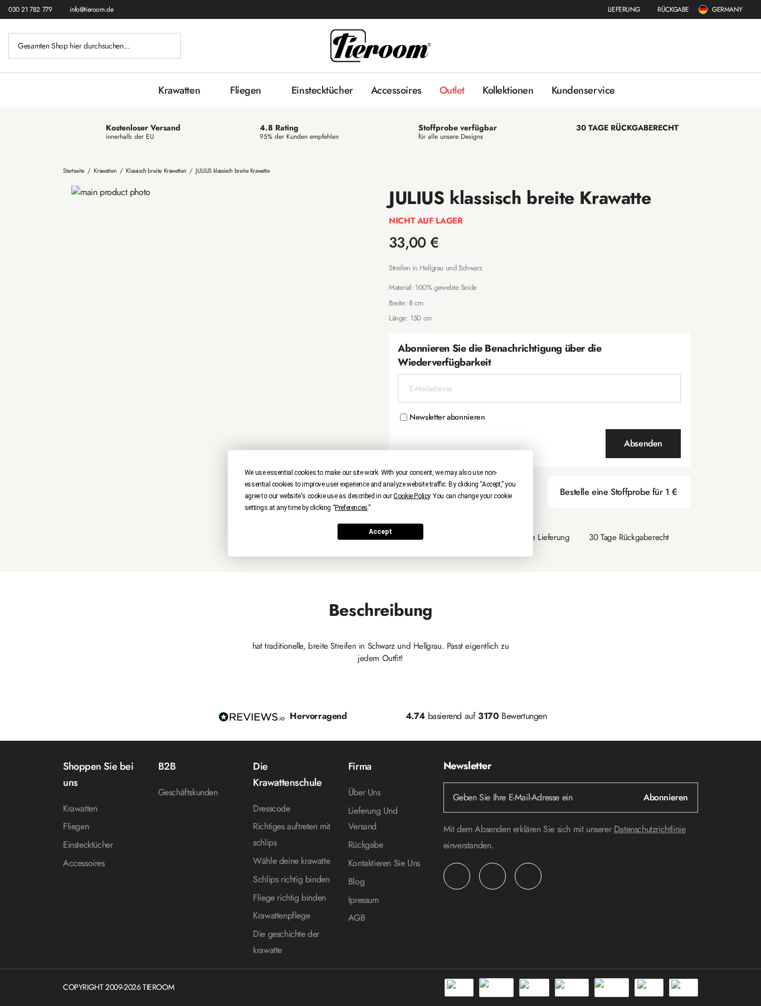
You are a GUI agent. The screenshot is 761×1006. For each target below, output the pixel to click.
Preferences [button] (351, 507)
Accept (380, 532)
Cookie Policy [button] (411, 495)
